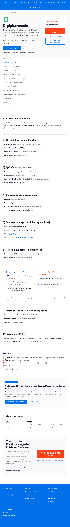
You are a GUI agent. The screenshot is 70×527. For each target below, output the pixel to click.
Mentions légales (7, 509)
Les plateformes (25, 2)
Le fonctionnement (30, 498)
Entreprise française (8, 492)
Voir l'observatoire (33, 402)
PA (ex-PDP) (11, 13)
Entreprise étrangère (8, 495)
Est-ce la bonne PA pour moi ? (55, 31)
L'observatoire (62, 2)
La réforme (14, 2)
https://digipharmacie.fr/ (16, 234)
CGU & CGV (6, 512)
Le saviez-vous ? (50, 2)
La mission (28, 495)
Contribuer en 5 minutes (16, 402)
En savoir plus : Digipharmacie (55, 41)
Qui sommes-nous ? (30, 492)
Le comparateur (37, 2)
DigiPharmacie (19, 369)
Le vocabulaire (35, 7)
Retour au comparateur (9, 107)
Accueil (6, 2)
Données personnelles (9, 515)
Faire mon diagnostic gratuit (50, 454)
